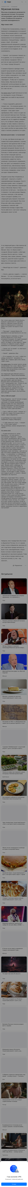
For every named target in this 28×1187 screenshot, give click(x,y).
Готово (14, 1184)
